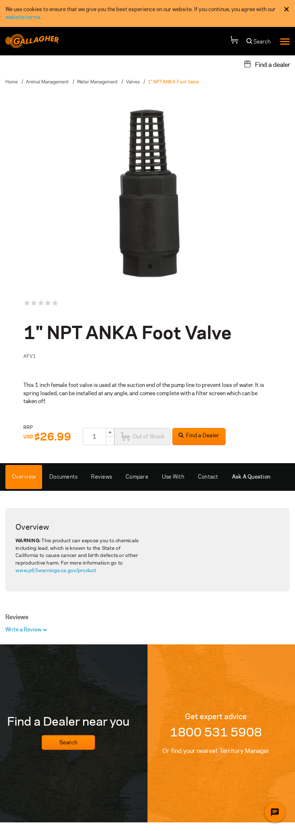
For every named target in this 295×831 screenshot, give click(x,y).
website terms (22, 17)
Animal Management (47, 81)
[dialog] (147, 13)
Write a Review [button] (23, 629)
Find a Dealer (202, 435)
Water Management (97, 81)
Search (68, 742)
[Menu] (285, 41)
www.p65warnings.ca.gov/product (55, 570)
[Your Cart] (234, 41)
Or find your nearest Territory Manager (215, 750)
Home (11, 81)
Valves (133, 81)
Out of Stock (148, 436)
